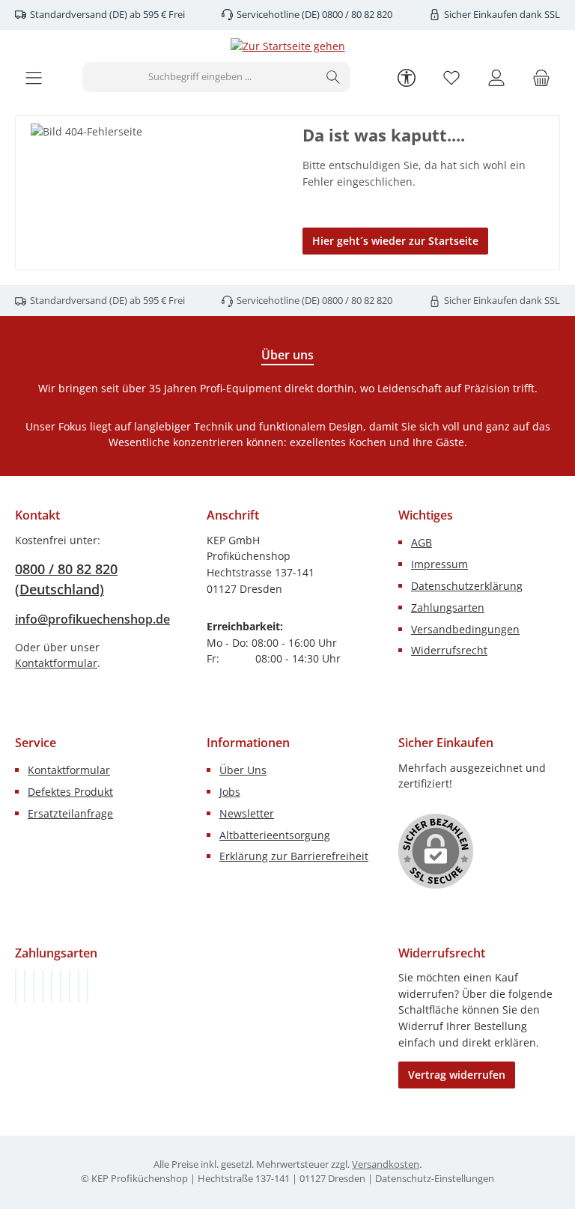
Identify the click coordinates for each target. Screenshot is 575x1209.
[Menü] (33, 77)
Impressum (439, 564)
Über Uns (243, 770)
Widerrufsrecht (449, 650)
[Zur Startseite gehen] (288, 46)
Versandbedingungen (465, 629)
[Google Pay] (60, 986)
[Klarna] (33, 986)
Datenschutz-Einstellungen (434, 1178)
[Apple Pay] (69, 986)
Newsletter (246, 813)
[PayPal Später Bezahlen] (51, 986)
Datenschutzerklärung (467, 586)
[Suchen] (333, 77)
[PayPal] (42, 986)
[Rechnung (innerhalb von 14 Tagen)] (15, 986)
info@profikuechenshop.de (92, 619)
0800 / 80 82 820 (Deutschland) (66, 579)
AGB (421, 542)
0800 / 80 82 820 (356, 14)
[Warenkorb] (541, 77)
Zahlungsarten (447, 607)
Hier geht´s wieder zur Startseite (395, 241)
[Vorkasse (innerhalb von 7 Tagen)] (24, 986)
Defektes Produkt (70, 792)
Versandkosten (385, 1164)
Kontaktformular (56, 663)
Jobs (229, 792)
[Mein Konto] (496, 77)
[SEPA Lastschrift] (87, 986)
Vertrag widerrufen (456, 1075)
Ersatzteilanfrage (70, 813)
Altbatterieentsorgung (274, 835)
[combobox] (199, 77)
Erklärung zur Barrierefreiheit (293, 856)
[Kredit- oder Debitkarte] (78, 986)
